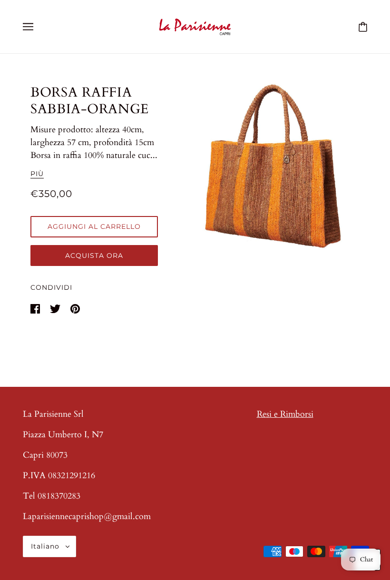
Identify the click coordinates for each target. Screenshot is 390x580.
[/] (195, 26)
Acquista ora (94, 255)
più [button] (37, 174)
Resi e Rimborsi (285, 414)
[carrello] (363, 27)
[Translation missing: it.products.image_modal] (277, 166)
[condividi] (36, 308)
